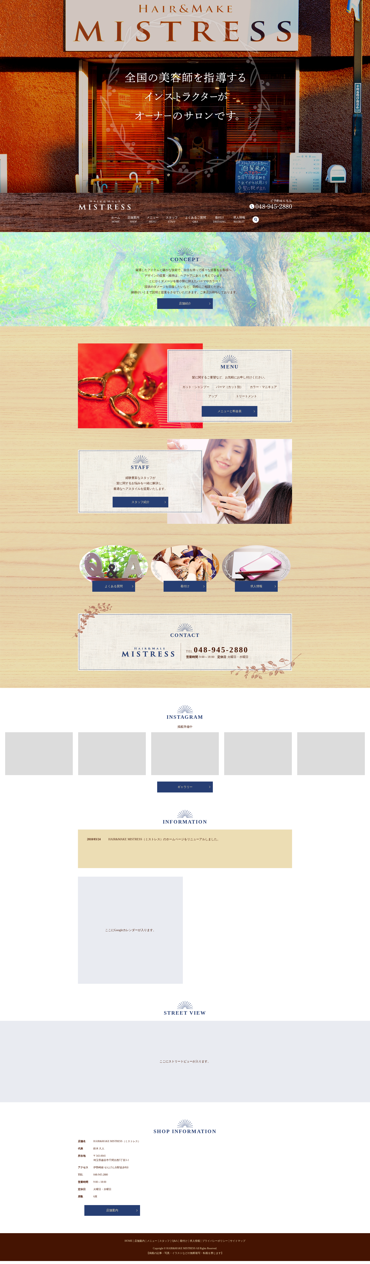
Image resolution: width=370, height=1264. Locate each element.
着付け (219, 219)
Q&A (175, 1240)
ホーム (115, 219)
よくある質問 (114, 586)
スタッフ (172, 219)
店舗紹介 (185, 303)
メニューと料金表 (230, 411)
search (255, 219)
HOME (128, 1240)
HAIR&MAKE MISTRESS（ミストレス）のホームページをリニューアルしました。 (164, 839)
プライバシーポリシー (215, 1240)
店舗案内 (133, 219)
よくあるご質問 (195, 219)
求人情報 (239, 219)
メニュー (153, 219)
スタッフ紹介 (140, 502)
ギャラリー (185, 787)
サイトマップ (237, 1240)
